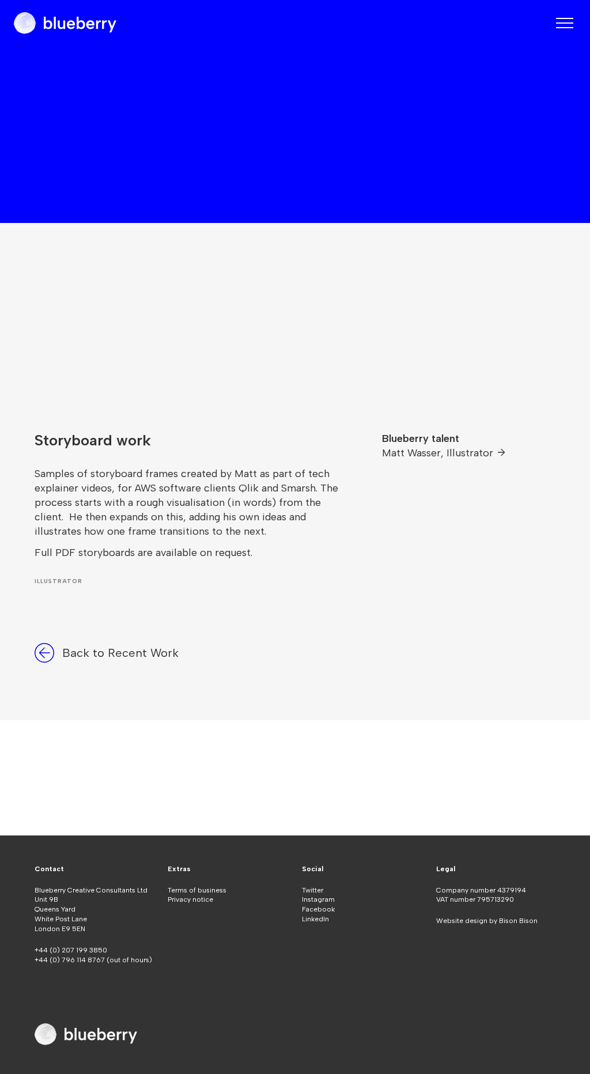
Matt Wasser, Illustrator (439, 453)
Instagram (318, 899)
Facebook (318, 909)
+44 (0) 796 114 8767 (71, 960)
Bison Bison (518, 921)
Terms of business (197, 890)
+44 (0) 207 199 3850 (71, 950)
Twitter (312, 890)
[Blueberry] (65, 23)
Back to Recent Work (120, 653)
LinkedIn (315, 919)
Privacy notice (190, 899)
